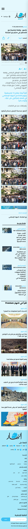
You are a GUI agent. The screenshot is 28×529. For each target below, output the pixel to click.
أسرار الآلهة (12, 464)
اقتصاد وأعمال (22, 265)
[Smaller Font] (25, 69)
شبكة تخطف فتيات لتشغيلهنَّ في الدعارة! (20, 292)
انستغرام (4, 446)
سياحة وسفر (24, 499)
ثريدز (18, 449)
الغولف (25, 488)
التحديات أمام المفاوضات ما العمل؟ (15, 311)
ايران (25, 458)
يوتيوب (11, 445)
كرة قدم (25, 481)
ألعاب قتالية (14, 484)
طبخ (8, 496)
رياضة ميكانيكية (23, 484)
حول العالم (16, 499)
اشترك (5, 519)
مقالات (25, 470)
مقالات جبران (24, 476)
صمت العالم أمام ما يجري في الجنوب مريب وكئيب (15, 383)
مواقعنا (6, 16)
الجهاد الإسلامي (14, 217)
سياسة (25, 464)
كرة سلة (18, 481)
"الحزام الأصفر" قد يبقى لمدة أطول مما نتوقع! (14, 408)
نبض (23, 449)
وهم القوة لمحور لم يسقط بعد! (17, 359)
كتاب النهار (22, 247)
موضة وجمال (15, 496)
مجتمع (25, 27)
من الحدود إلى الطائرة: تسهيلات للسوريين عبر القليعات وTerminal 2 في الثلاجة (20, 275)
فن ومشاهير (24, 496)
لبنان (25, 462)
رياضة (25, 479)
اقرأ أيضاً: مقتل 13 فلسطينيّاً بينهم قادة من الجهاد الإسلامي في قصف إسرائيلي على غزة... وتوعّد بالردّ (14, 96)
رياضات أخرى (17, 488)
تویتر (24, 445)
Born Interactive (14, 526)
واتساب (12, 449)
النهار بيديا (24, 506)
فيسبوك (18, 445)
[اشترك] (14, 207)
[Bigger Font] (20, 69)
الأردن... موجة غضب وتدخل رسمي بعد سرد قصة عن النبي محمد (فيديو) (21, 237)
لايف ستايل (24, 494)
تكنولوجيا (24, 491)
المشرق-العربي (21, 229)
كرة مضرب (10, 481)
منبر (14, 473)
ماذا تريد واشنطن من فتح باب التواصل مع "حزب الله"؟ (14, 335)
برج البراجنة (23, 217)
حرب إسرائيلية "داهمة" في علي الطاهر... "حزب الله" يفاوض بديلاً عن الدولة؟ (20, 255)
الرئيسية (24, 455)
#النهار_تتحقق (23, 503)
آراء (18, 473)
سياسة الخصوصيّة (22, 509)
